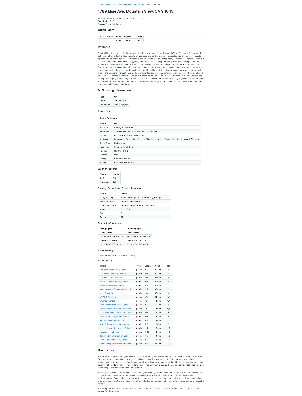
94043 (142, 5)
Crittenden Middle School (111, 277)
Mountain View (130, 5)
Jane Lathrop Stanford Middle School (116, 343)
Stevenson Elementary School (113, 273)
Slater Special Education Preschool (115, 308)
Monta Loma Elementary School (114, 281)
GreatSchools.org (128, 255)
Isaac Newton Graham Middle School (116, 312)
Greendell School (107, 301)
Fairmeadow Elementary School (114, 340)
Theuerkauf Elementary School (113, 270)
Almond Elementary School (112, 320)
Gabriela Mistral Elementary (112, 285)
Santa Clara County (113, 5)
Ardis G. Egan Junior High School (114, 324)
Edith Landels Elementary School (114, 305)
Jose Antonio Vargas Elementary (114, 316)
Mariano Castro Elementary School (115, 289)
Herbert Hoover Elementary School (115, 328)
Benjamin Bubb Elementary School (115, 336)
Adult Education (107, 293)
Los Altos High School (109, 332)
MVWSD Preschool (108, 297)
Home (100, 5)
